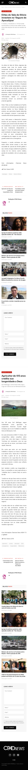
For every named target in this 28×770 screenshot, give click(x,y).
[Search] (25, 2)
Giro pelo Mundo (6, 11)
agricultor (4, 543)
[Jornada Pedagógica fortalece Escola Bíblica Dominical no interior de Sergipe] (14, 269)
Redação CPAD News (11, 34)
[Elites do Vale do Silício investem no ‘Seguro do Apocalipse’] (14, 51)
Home (14, 760)
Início (3, 7)
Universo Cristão (6, 372)
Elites (10, 174)
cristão (11, 543)
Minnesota (21, 546)
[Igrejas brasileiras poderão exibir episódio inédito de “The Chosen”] (14, 224)
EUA (22, 543)
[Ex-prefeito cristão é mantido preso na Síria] (14, 292)
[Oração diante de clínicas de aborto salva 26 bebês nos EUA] (14, 597)
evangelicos (5, 546)
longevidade (13, 546)
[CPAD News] (14, 2)
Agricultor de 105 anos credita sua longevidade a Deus (7, 190)
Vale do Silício (17, 174)
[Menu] (3, 2)
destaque (4, 174)
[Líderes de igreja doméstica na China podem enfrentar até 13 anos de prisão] (14, 666)
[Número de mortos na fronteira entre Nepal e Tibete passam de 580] (14, 247)
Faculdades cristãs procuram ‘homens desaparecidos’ (20, 190)
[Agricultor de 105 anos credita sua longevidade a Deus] (14, 408)
